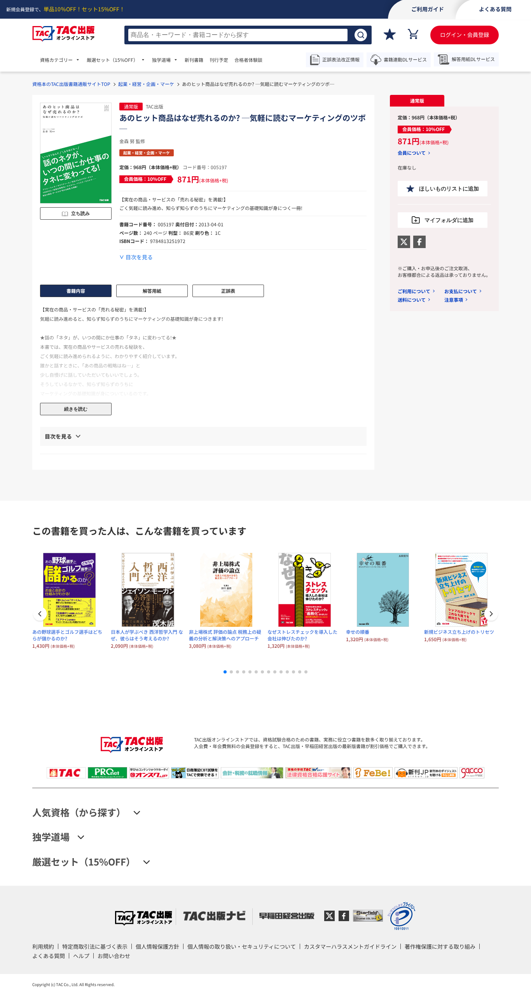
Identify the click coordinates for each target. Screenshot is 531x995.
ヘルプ (81, 955)
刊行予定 (219, 60)
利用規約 (43, 946)
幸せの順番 (357, 631)
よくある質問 (48, 955)
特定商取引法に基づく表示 (95, 946)
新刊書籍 (194, 60)
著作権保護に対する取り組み (440, 946)
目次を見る (139, 257)
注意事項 (453, 299)
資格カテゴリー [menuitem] (56, 60)
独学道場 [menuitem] (161, 60)
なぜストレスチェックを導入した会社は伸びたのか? (302, 635)
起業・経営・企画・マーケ (146, 83)
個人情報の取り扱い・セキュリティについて (241, 946)
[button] (491, 615)
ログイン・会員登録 (464, 34)
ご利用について (414, 291)
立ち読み (80, 213)
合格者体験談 (248, 60)
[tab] (417, 101)
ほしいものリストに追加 (449, 188)
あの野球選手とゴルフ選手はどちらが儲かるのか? (67, 635)
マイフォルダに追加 (448, 220)
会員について (412, 153)
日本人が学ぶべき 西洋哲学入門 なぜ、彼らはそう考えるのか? (147, 635)
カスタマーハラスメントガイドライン (350, 946)
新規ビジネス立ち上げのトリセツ (459, 631)
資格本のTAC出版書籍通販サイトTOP (71, 83)
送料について (412, 299)
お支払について (460, 291)
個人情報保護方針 (157, 946)
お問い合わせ (114, 955)
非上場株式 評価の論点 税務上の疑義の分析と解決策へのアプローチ (225, 635)
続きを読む (75, 409)
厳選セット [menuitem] (112, 60)
